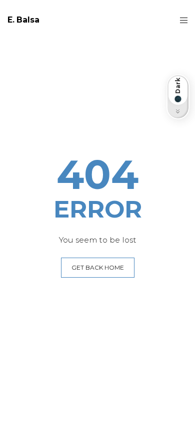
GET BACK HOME (98, 267)
